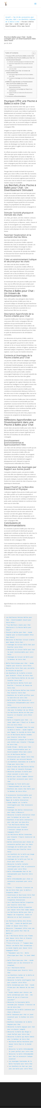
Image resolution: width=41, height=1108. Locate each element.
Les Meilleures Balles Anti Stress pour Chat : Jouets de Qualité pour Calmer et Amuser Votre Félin (19, 923)
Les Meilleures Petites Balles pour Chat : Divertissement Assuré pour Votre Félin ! (19, 620)
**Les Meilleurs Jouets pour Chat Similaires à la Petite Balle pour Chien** (18, 627)
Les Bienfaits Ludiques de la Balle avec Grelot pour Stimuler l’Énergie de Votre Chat (20, 742)
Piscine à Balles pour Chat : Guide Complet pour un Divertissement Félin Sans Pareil (20, 635)
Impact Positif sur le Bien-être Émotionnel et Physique (20, 93)
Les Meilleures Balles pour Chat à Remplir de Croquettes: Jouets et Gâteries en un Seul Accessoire (20, 915)
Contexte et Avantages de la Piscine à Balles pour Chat (21, 79)
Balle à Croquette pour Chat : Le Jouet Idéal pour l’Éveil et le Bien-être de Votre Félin (21, 722)
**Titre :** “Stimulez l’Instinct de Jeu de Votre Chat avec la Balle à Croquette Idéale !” (19, 890)
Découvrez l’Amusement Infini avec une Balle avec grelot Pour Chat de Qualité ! (20, 931)
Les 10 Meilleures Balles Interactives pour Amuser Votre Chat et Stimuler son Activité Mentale (20, 757)
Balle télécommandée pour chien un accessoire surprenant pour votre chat (20, 881)
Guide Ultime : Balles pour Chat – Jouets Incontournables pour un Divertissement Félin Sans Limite (20, 749)
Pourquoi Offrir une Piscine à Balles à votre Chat (20, 56)
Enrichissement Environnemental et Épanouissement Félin (18, 86)
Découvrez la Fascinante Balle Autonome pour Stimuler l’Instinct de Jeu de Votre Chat (21, 1005)
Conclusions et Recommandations (16, 96)
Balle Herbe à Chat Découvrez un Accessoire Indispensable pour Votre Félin (20, 702)
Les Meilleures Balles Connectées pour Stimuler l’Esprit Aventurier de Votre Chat (21, 837)
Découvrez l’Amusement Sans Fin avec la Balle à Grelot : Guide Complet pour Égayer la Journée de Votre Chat (21, 730)
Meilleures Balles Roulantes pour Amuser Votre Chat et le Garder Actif (21, 1044)
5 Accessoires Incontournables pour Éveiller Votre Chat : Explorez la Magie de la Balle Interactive (19, 797)
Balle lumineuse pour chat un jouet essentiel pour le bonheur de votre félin (20, 1017)
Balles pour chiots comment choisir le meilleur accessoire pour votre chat (20, 779)
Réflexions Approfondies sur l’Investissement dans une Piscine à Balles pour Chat (19, 82)
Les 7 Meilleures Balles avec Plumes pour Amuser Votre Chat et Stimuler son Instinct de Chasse (19, 938)
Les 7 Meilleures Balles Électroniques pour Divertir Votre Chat (20, 970)
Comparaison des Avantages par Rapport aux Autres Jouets (20, 90)
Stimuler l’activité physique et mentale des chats (21, 61)
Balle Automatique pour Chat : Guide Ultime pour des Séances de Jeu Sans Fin (20, 987)
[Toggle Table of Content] (33, 53)
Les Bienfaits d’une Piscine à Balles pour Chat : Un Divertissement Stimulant (20, 59)
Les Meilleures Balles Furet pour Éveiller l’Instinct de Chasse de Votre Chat (19, 685)
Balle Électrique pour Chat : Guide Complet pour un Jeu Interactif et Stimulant (20, 963)
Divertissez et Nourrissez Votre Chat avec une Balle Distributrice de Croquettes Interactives (21, 897)
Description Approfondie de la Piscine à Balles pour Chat (21, 75)
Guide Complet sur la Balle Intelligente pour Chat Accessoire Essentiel (20, 805)
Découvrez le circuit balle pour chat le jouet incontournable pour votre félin (21, 652)
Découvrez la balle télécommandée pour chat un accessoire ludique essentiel (21, 1056)
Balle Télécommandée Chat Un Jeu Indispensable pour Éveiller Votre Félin (20, 874)
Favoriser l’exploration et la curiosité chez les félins (21, 64)
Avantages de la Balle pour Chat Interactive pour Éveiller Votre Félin (19, 849)
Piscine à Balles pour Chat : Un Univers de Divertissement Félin (18, 71)
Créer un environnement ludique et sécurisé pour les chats (20, 67)
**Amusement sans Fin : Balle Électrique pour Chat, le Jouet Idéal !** (21, 955)
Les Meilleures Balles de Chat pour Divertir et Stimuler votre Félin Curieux (20, 715)
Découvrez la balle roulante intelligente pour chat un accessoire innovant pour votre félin (21, 866)
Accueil (8, 17)
